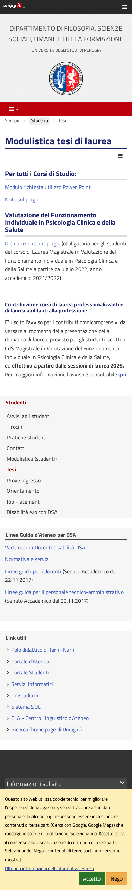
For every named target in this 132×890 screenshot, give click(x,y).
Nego (117, 878)
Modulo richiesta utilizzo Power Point (48, 187)
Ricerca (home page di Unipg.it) (46, 729)
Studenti (16, 403)
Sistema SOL (26, 707)
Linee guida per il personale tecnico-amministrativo (64, 592)
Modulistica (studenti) (32, 458)
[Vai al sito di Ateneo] (66, 78)
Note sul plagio (22, 199)
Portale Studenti (30, 672)
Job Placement (23, 501)
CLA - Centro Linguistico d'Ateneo (50, 718)
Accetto (92, 878)
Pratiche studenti (27, 437)
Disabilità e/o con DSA (32, 512)
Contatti (16, 448)
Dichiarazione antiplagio (32, 243)
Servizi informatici (32, 684)
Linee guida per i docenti (33, 571)
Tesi (11, 469)
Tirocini (15, 427)
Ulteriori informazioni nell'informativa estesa (49, 868)
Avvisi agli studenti (29, 416)
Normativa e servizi (27, 559)
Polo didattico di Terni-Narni (43, 650)
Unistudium (24, 695)
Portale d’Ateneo (30, 661)
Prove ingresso (24, 480)
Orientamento (23, 491)
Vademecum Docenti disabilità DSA (45, 547)
